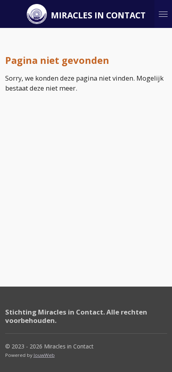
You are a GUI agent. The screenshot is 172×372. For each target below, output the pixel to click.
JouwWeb (44, 355)
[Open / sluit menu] (163, 14)
